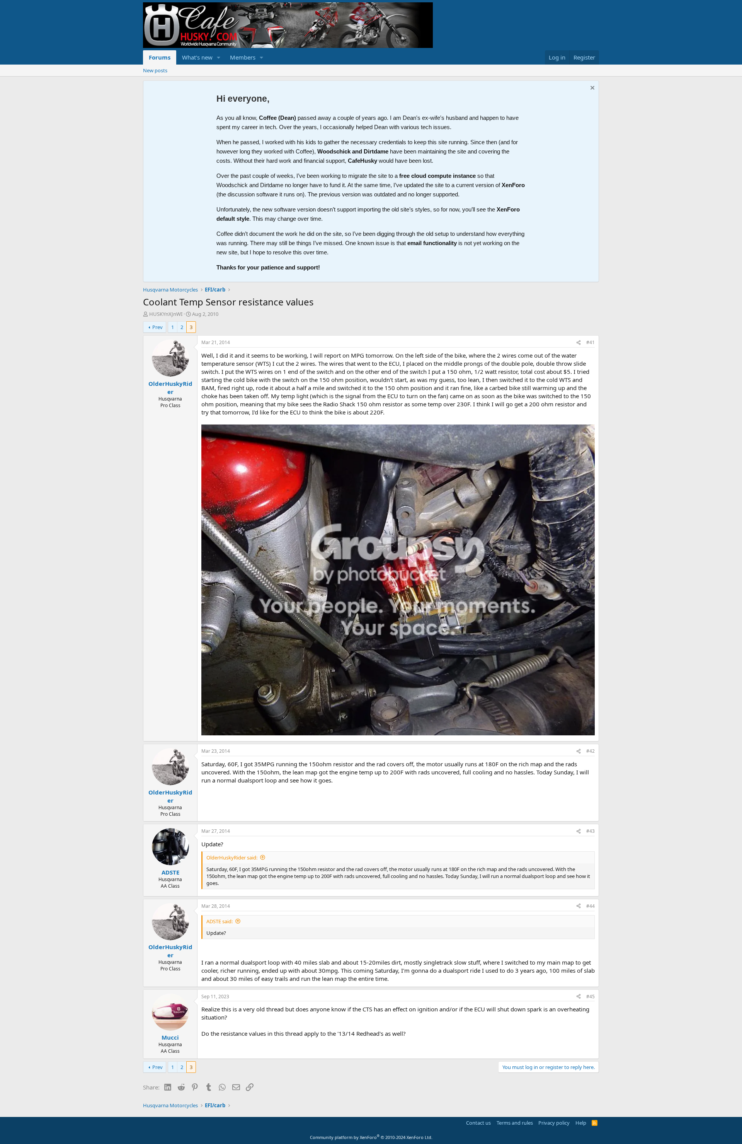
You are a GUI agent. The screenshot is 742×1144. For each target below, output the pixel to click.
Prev (157, 327)
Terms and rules (515, 1122)
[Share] (579, 342)
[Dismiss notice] (591, 89)
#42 (590, 751)
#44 (590, 906)
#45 (590, 996)
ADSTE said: (219, 921)
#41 (590, 342)
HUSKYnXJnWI (165, 313)
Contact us (478, 1122)
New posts (155, 70)
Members (242, 57)
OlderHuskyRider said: (231, 857)
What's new (197, 57)
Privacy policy (554, 1122)
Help (580, 1122)
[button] (218, 57)
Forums (159, 57)
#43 (590, 831)
